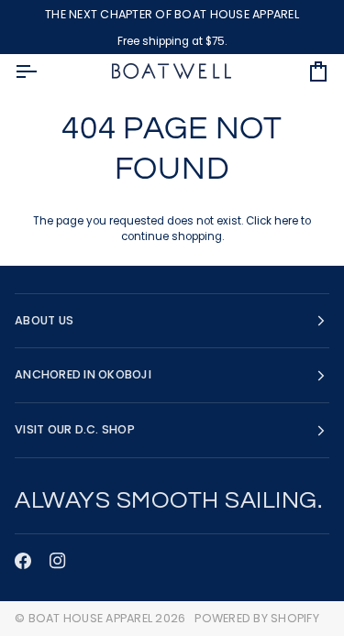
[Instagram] (58, 561)
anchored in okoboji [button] (83, 374)
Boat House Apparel (90, 618)
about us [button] (44, 320)
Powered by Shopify (256, 618)
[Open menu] (42, 71)
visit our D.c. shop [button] (75, 429)
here (286, 221)
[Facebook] (23, 561)
